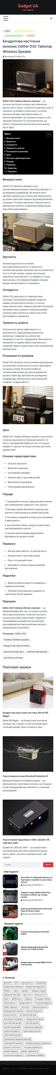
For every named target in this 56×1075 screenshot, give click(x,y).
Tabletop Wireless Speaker (16, 639)
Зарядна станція (39, 991)
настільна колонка (13, 657)
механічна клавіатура (33, 1027)
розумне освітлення (12, 1047)
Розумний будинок (43, 1003)
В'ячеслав (9, 57)
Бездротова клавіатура (13, 987)
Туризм (30, 36)
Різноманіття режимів (17, 151)
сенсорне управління (32, 1047)
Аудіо (7, 31)
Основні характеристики (18, 158)
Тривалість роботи (15, 148)
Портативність (10, 1003)
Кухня (6, 999)
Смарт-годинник (10, 1007)
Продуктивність (25, 1003)
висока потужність (34, 1011)
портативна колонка (31, 1031)
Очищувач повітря (42, 999)
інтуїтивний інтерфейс (35, 1055)
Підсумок (12, 171)
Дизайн (25, 991)
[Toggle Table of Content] (47, 134)
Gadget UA (28, 5)
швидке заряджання (29, 1051)
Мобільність (17, 999)
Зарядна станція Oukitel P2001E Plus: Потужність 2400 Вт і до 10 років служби (36, 895)
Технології (25, 1007)
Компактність (40, 995)
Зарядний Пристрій (12, 995)
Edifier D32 (20, 633)
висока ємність (10, 1015)
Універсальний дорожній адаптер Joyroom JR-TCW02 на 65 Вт (34, 948)
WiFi (16, 983)
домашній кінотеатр (35, 1019)
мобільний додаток (12, 1031)
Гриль (16, 991)
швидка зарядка (11, 1051)
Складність (11, 145)
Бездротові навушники (35, 987)
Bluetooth (7, 983)
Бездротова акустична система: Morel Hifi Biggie (25, 714)
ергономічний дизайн (13, 1023)
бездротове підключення (16, 645)
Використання (13, 138)
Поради (10, 161)
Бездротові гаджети (24, 31)
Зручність (11, 141)
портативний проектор (13, 1043)
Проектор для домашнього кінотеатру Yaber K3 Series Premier (36, 910)
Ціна (8, 155)
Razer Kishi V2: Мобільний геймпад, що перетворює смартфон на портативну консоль (36, 879)
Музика (28, 999)
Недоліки (12, 168)
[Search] (51, 18)
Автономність (27, 983)
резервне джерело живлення (38, 1043)
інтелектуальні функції (13, 1055)
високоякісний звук (14, 651)
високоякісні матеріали (13, 1019)
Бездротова (41, 983)
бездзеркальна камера (13, 1011)
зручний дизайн (32, 1023)
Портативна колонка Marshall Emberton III (25, 776)
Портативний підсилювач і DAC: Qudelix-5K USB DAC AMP (26, 841)
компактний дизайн (37, 651)
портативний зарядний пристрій (17, 1039)
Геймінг (7, 991)
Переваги (10, 165)
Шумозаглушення (39, 1007)
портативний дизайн (12, 1035)
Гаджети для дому (14, 36)
